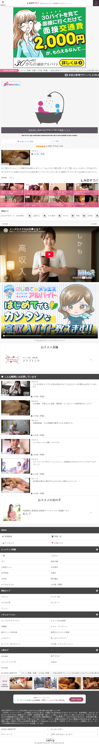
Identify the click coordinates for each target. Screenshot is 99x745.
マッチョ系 (55, 597)
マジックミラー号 (8, 662)
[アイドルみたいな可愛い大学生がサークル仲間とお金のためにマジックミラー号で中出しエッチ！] (45, 683)
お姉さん (22, 216)
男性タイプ (5, 591)
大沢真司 (54, 567)
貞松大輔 (54, 561)
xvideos (54, 662)
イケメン (4, 597)
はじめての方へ (57, 729)
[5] (45, 146)
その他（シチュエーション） (62, 644)
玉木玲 (4, 579)
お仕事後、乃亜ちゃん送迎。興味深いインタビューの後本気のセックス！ (62, 404)
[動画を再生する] (15, 157)
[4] (43, 146)
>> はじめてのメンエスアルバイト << (49, 340)
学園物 (4, 626)
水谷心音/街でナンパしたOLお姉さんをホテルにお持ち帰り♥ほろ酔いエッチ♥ (30, 710)
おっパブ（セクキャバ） (11, 644)
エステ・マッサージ (59, 626)
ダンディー (55, 603)
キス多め (37, 216)
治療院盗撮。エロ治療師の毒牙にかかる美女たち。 (53, 423)
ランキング (9, 543)
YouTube (4, 668)
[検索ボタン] (96, 3)
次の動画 (94, 224)
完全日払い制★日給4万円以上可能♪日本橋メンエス (49, 130)
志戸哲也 (4, 573)
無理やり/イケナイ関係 (60, 632)
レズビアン (5, 638)
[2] (39, 146)
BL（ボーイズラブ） (59, 638)
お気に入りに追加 (26, 141)
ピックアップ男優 (8, 549)
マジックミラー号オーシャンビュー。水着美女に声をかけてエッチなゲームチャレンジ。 (64, 463)
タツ (3, 561)
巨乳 (64, 216)
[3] (41, 146)
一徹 (3, 556)
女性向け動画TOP (8, 729)
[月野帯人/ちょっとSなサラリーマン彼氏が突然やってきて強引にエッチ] (69, 683)
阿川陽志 (54, 579)
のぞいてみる (76, 699)
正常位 (76, 216)
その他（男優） (57, 584)
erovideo (4, 656)
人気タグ (4, 650)
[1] (37, 146)
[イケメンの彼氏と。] (86, 202)
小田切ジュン (6, 567)
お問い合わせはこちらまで (61, 734)
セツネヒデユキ (7, 584)
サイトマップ (6, 734)
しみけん (54, 556)
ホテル (51, 216)
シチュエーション (8, 615)
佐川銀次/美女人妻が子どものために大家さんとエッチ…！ (56, 481)
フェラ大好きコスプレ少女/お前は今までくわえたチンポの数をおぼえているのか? (65, 385)
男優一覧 (58, 536)
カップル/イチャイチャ (10, 621)
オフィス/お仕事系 (58, 621)
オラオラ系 (5, 603)
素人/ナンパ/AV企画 (9, 632)
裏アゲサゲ (55, 656)
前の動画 (5, 224)
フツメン (4, 608)
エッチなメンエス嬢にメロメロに (46, 442)
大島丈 (53, 573)
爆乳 (88, 216)
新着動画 (8, 536)
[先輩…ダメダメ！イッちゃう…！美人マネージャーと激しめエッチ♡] (21, 683)
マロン (11, 178)
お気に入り (58, 543)
